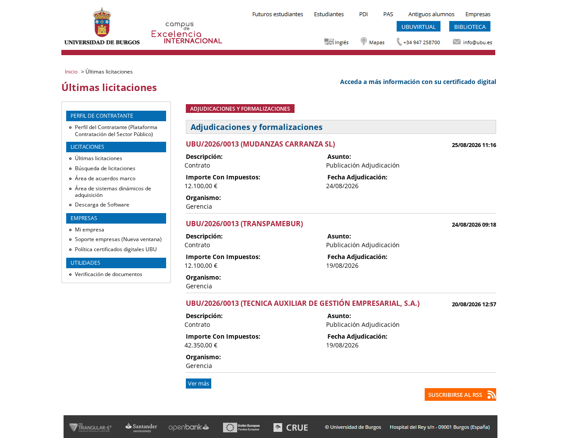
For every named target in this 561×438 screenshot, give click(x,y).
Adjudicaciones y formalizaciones (240, 108)
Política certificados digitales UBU (116, 249)
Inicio (72, 71)
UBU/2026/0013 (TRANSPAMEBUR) (244, 223)
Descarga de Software (102, 204)
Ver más (198, 383)
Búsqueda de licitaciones (105, 168)
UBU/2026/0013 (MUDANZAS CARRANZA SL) (260, 144)
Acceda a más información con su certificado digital (418, 81)
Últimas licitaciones (98, 158)
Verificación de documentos (108, 274)
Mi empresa (89, 229)
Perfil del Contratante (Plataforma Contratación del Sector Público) (116, 130)
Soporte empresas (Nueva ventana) (118, 239)
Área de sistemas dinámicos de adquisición (113, 192)
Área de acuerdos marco (105, 178)
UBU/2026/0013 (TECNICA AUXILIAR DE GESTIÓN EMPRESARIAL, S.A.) (302, 303)
